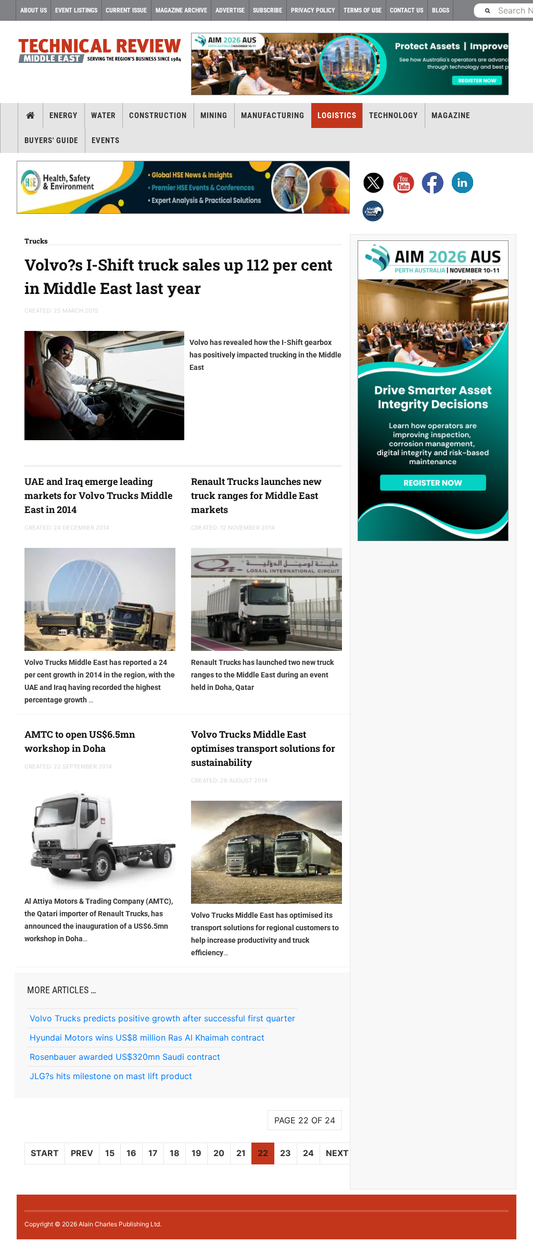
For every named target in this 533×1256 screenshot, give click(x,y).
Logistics (337, 115)
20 (218, 1153)
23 (285, 1153)
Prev (82, 1153)
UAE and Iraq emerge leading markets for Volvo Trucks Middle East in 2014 (98, 495)
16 (131, 1153)
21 (241, 1153)
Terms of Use (363, 10)
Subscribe (267, 10)
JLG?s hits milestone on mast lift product (111, 1076)
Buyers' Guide (51, 140)
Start (45, 1153)
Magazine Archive (181, 10)
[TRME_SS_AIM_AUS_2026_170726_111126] (433, 390)
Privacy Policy (313, 10)
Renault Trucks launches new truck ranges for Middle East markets (256, 495)
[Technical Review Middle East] (100, 53)
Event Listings (76, 10)
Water (103, 115)
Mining (213, 115)
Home (30, 115)
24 (308, 1153)
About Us (33, 10)
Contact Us (406, 10)
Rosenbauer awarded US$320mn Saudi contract (125, 1057)
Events (106, 140)
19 (196, 1153)
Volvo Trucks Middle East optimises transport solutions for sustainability (263, 748)
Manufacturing (272, 115)
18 (175, 1153)
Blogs (440, 10)
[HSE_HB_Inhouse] (183, 187)
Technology (393, 115)
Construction (158, 115)
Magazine (451, 115)
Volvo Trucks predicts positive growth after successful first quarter (162, 1018)
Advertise (230, 10)
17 (153, 1153)
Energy (63, 115)
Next (337, 1153)
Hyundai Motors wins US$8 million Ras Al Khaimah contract (147, 1037)
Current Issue (126, 10)
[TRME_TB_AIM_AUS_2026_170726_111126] (350, 64)
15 (110, 1153)
